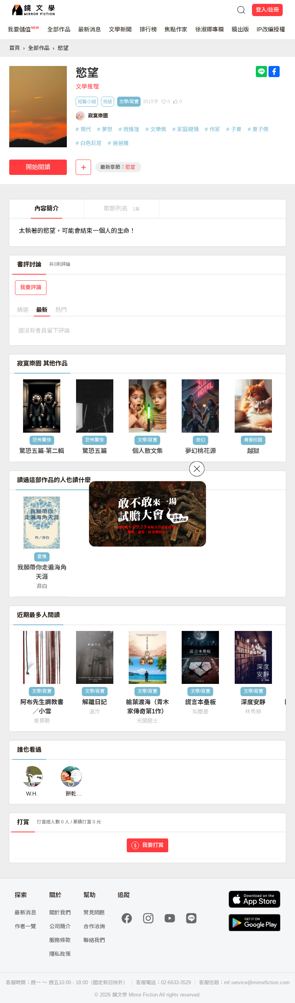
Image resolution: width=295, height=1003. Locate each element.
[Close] (197, 468)
